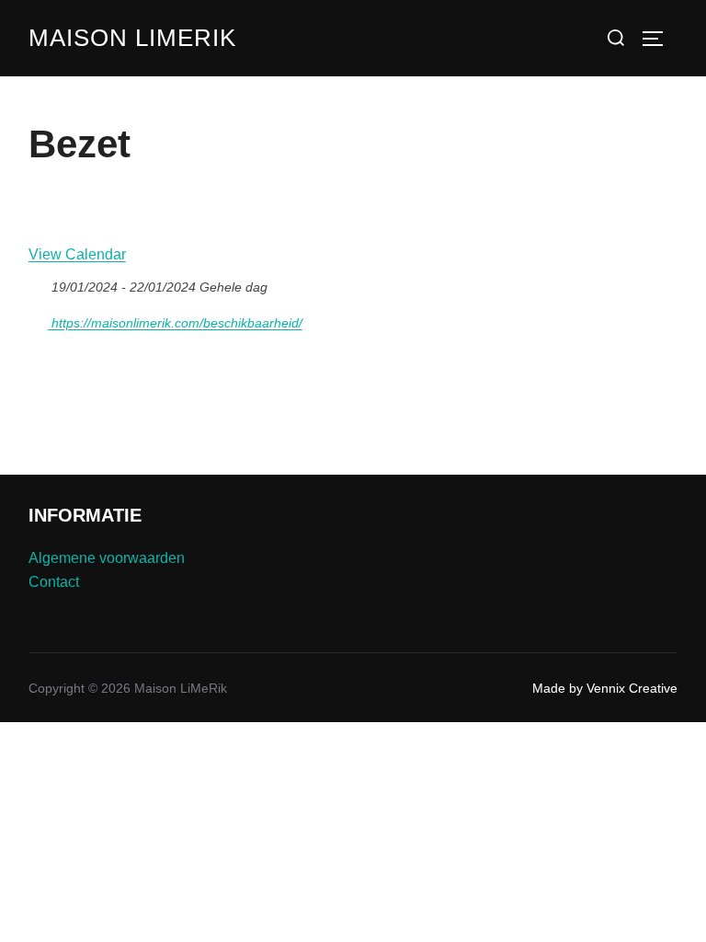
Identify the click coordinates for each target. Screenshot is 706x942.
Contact (53, 582)
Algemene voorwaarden (106, 558)
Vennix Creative (632, 688)
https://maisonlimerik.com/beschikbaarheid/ (175, 323)
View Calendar (77, 254)
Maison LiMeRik (132, 38)
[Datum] (38, 283)
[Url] (38, 318)
